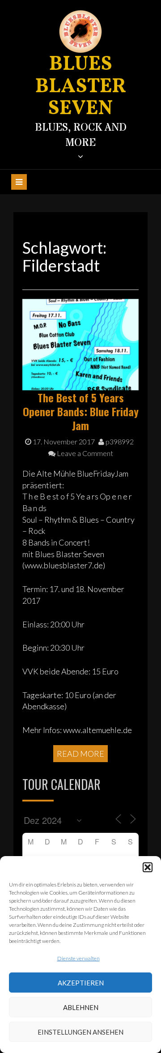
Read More (80, 754)
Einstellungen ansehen (80, 1032)
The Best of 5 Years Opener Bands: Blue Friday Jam (81, 411)
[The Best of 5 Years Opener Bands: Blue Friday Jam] (80, 343)
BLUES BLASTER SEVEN (80, 87)
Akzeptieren (81, 983)
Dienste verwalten (78, 958)
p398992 (119, 441)
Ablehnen (80, 1007)
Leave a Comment (84, 453)
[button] (147, 867)
